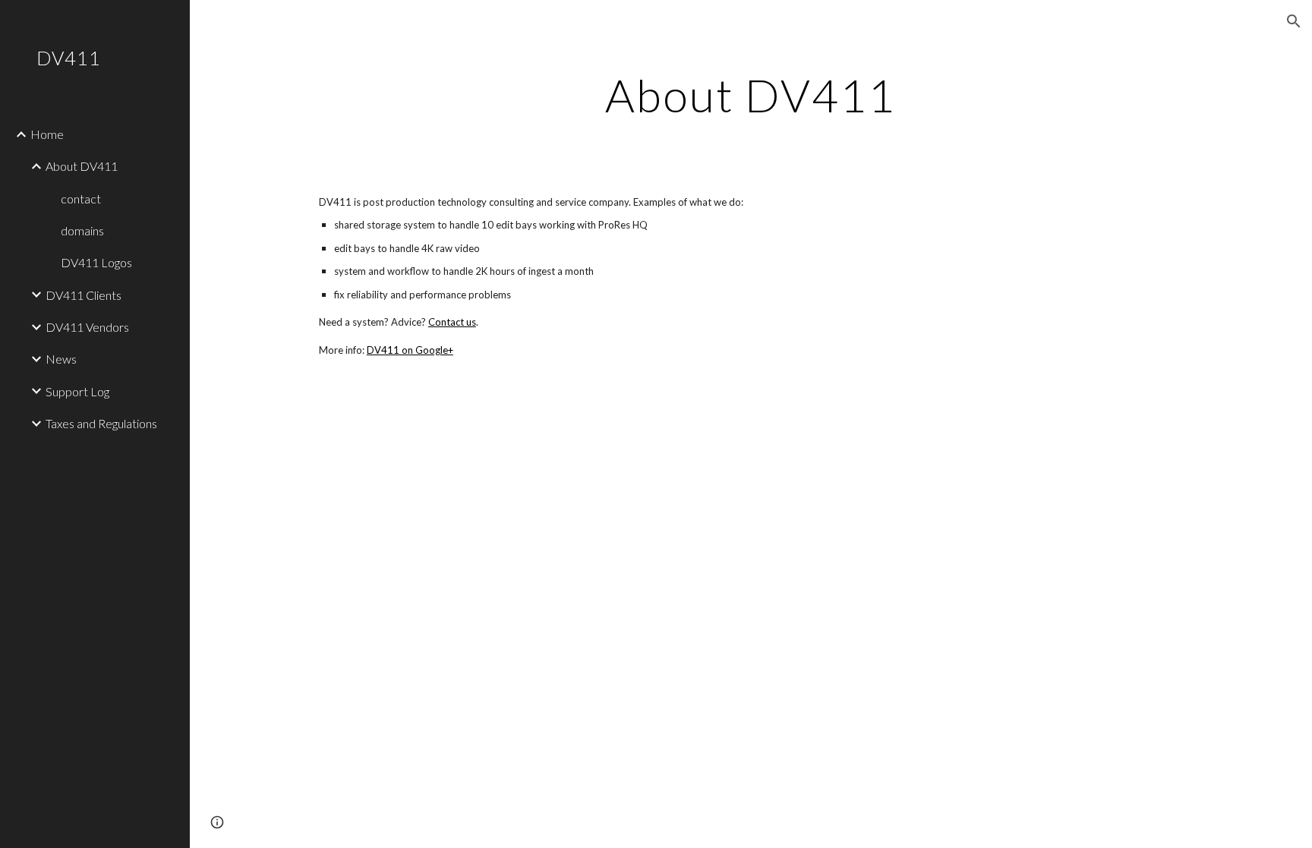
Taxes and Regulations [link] (101, 423)
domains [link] (82, 230)
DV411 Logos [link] (96, 262)
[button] (1294, 21)
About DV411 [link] (82, 166)
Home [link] (47, 134)
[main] (750, 95)
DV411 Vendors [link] (87, 327)
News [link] (61, 358)
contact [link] (81, 198)
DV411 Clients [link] (83, 295)
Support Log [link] (77, 391)
